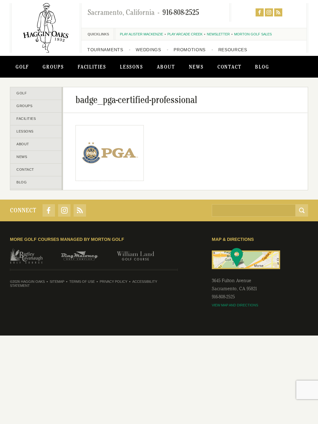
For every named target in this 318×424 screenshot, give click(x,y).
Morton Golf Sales (253, 34)
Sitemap (57, 281)
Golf (22, 67)
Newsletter (218, 34)
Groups (53, 67)
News (196, 67)
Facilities (92, 67)
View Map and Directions (235, 305)
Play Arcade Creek (184, 34)
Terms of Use (82, 281)
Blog (262, 67)
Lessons (131, 67)
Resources (232, 49)
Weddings (148, 49)
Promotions (190, 49)
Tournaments (105, 49)
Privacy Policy (113, 281)
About (166, 67)
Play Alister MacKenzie (141, 34)
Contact (229, 67)
